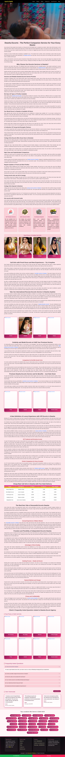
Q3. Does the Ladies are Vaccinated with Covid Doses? (15, 676)
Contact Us (47, 1)
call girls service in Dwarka (41, 273)
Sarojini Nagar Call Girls (49, 715)
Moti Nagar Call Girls (44, 718)
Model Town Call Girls (54, 718)
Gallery (37, 1)
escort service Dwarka (32, 598)
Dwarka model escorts (40, 468)
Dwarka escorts (27, 55)
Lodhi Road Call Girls (11, 729)
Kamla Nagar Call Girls (12, 721)
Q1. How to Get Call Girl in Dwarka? (11, 666)
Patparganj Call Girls (22, 718)
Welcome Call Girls (42, 721)
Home (33, 1)
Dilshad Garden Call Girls (53, 726)
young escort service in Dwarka (34, 187)
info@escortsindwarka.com (39, 743)
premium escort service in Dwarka (30, 381)
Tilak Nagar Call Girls (42, 724)
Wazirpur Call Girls (22, 721)
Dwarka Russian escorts (43, 304)
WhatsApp (49, 755)
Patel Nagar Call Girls (33, 718)
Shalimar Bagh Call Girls (38, 715)
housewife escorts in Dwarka (12, 522)
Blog (59, 1)
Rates (42, 1)
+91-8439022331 (16, 755)
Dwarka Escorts (42, 67)
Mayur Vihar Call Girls (22, 729)
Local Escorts (54, 1)
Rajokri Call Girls (44, 729)
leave (10, 746)
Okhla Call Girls (13, 724)
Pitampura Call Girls (23, 724)
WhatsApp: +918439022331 (39, 745)
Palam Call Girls (51, 724)
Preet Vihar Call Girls (33, 721)
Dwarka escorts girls (16, 95)
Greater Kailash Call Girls (12, 726)
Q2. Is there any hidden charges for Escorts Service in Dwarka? (16, 673)
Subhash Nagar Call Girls (32, 732)
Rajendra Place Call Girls (33, 729)
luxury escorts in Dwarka (41, 430)
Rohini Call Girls (32, 724)
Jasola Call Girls (23, 726)
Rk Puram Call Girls (54, 729)
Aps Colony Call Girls (32, 726)
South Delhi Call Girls (26, 715)
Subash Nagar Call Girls (15, 715)
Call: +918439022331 (38, 741)
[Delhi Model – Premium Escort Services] (8, 1)
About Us (21, 741)
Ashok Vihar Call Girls (53, 721)
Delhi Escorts (22, 749)
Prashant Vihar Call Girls (11, 718)
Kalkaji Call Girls (42, 726)
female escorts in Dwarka (33, 159)
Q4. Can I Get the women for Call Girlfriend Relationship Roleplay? (17, 679)
